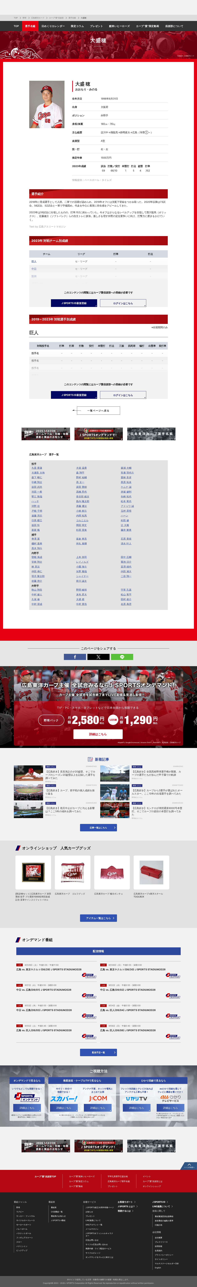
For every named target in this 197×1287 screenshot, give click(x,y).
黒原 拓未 (126, 482)
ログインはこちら (123, 303)
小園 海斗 (81, 566)
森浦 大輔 (126, 467)
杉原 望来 (81, 529)
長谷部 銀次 (82, 496)
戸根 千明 (37, 510)
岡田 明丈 (81, 525)
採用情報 (158, 1246)
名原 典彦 (126, 604)
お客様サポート (125, 1202)
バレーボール (21, 1229)
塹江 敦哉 (37, 496)
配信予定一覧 (98, 1052)
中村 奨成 (37, 604)
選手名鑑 (72, 18)
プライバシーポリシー (164, 1255)
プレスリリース (161, 1242)
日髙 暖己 (37, 520)
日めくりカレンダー (53, 26)
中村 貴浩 (81, 604)
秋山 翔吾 (37, 589)
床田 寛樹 (81, 486)
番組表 (53, 1207)
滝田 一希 (37, 491)
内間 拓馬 (81, 515)
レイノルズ (82, 561)
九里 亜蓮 (37, 467)
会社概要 (158, 1237)
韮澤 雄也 (126, 566)
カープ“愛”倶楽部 (56, 18)
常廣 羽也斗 (127, 472)
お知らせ (89, 1212)
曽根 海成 (37, 557)
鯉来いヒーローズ (119, 26)
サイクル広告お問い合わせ (97, 1244)
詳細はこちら (98, 734)
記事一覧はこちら (98, 827)
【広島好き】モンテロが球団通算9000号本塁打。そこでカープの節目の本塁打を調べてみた (157, 811)
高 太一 (80, 482)
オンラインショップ (152, 1186)
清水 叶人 (126, 543)
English (158, 1268)
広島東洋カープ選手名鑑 (119, 1181)
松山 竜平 (126, 594)
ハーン (124, 515)
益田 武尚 (37, 486)
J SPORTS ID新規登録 (74, 303)
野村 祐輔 (81, 477)
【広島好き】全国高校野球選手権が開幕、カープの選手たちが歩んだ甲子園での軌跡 (156, 773)
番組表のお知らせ (58, 1216)
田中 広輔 (126, 557)
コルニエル (82, 520)
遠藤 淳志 (37, 515)
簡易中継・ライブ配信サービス (98, 1248)
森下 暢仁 (37, 477)
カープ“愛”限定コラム (79, 1181)
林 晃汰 (36, 566)
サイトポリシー (161, 1259)
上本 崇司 (81, 557)
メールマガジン (92, 1229)
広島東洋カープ (37, 18)
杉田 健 (125, 520)
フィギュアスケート (24, 1237)
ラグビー (20, 1212)
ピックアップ (21, 1250)
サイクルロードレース (25, 1220)
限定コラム (77, 26)
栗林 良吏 (126, 477)
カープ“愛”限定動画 (147, 26)
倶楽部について (174, 26)
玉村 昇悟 (126, 510)
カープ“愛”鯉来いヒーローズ (82, 1176)
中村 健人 (37, 594)
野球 (24, 18)
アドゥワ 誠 (127, 506)
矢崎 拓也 (126, 496)
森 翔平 (80, 472)
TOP (16, 18)
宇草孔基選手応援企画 (118, 1176)
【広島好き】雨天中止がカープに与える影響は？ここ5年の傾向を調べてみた (70, 810)
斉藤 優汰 (81, 506)
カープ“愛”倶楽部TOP (45, 1176)
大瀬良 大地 (38, 472)
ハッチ (35, 501)
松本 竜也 (126, 501)
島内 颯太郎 (82, 501)
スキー (19, 1242)
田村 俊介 (126, 599)
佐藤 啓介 (37, 580)
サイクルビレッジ (93, 1253)
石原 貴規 (126, 538)
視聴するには (124, 1211)
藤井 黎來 (126, 529)
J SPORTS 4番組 (58, 1220)
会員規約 (158, 1250)
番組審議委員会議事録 (164, 1216)
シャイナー (82, 576)
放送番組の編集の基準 (164, 1221)
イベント (147, 1176)
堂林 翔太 (37, 561)
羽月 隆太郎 (38, 576)
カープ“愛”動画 (76, 1186)
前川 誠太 (81, 580)
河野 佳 (36, 506)
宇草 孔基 (126, 589)
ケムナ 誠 (126, 486)
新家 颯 (36, 529)
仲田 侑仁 (37, 571)
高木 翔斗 (37, 548)
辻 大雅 (125, 525)
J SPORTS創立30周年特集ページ (100, 1207)
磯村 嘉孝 (37, 543)
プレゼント (96, 26)
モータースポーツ (23, 1225)
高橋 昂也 (81, 491)
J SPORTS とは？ (126, 1206)
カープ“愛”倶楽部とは (152, 1181)
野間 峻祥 (81, 589)
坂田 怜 (36, 525)
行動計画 (158, 1225)
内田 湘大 (126, 571)
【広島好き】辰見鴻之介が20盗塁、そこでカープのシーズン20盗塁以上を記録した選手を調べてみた (70, 775)
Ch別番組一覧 (57, 1212)
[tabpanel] (46, 434)
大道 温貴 (81, 467)
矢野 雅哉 (81, 571)
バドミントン (21, 1246)
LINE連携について (93, 1220)
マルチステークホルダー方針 (167, 1263)
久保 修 (36, 599)
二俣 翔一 (126, 576)
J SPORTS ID (158, 1202)
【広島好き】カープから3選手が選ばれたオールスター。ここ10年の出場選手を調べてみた (157, 792)
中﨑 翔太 (37, 482)
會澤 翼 (36, 538)
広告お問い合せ (92, 1240)
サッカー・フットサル (25, 1216)
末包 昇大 (81, 594)
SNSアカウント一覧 (94, 1225)
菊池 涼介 (126, 561)
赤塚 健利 (126, 491)
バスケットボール (23, 1233)
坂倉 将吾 (81, 538)
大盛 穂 (80, 599)
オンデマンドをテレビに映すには (99, 1257)
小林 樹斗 (81, 510)
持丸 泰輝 (81, 543)
